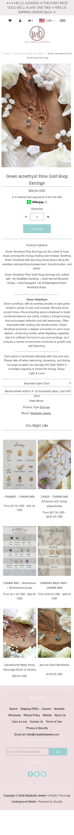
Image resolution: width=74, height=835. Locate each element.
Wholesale (14, 715)
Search (13, 709)
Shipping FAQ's (29, 709)
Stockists (59, 709)
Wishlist (47, 715)
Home (7, 53)
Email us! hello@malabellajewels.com (36, 734)
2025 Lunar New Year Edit (29, 53)
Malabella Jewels (40, 413)
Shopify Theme (57, 795)
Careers (46, 709)
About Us (59, 715)
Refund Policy (32, 715)
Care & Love (19, 721)
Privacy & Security (37, 728)
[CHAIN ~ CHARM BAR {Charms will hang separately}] (54, 492)
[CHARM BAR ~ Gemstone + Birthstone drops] (19, 578)
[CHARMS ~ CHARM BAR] (19, 492)
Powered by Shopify (50, 801)
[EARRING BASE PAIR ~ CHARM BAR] (54, 578)
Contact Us (36, 721)
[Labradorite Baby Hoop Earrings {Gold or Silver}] (19, 660)
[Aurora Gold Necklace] (54, 660)
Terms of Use (54, 721)
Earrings (45, 407)
